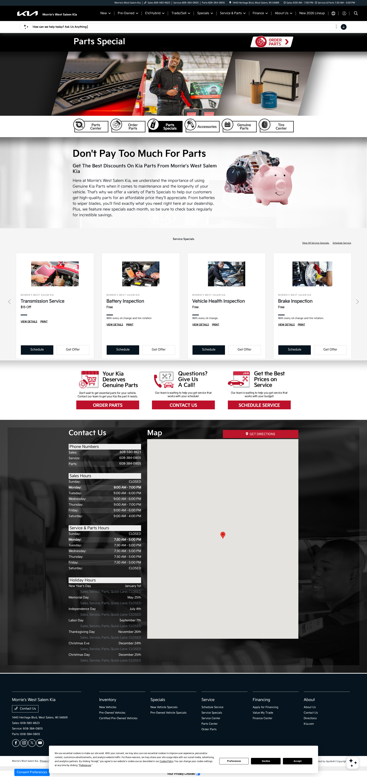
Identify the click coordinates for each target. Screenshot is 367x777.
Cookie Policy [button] (166, 761)
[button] (222, 535)
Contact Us (27, 709)
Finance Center (262, 718)
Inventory (107, 700)
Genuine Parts (239, 125)
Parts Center (90, 125)
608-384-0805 (130, 458)
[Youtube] (40, 743)
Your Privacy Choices (181, 773)
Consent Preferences (32, 772)
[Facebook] (16, 743)
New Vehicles (107, 707)
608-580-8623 (130, 452)
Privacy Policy (47, 761)
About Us (310, 707)
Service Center (210, 718)
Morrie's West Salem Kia (25, 761)
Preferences (234, 761)
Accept (298, 761)
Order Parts (127, 125)
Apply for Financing (265, 707)
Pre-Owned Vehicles (112, 712)
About (309, 700)
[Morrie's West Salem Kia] (45, 13)
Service (207, 700)
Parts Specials (165, 125)
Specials (157, 700)
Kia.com (309, 723)
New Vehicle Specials (164, 707)
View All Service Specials (316, 243)
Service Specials (211, 712)
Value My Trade (263, 712)
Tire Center (276, 125)
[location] (230, 2)
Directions (310, 718)
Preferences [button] (85, 765)
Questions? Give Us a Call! (183, 390)
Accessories (202, 125)
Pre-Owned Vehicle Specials (168, 712)
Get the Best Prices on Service (259, 390)
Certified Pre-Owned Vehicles (118, 718)
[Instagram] (24, 743)
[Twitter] (32, 743)
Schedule (37, 349)
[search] (356, 13)
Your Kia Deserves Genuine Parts (108, 390)
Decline (266, 761)
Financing (261, 700)
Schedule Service (342, 243)
